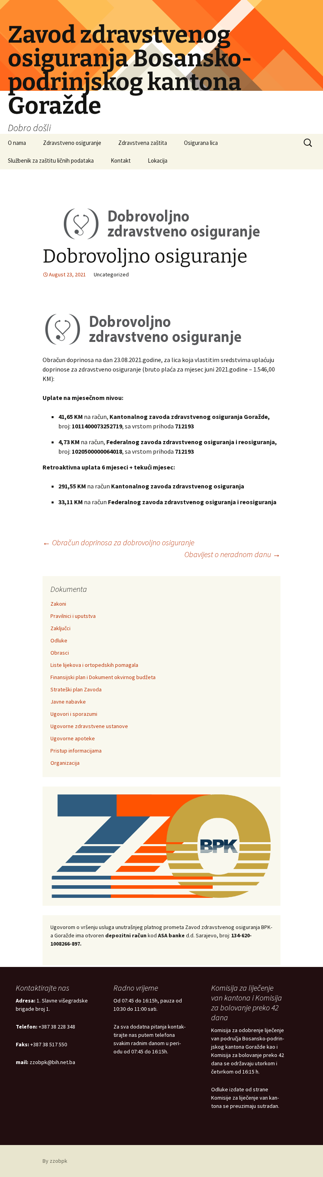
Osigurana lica (201, 142)
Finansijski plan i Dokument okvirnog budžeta (103, 677)
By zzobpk (55, 1160)
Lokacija (157, 160)
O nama (17, 142)
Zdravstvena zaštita (142, 142)
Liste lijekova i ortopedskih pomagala (94, 664)
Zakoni (58, 603)
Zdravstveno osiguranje (72, 142)
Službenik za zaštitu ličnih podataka (51, 160)
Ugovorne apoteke (72, 738)
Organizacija (65, 762)
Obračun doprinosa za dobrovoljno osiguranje (118, 542)
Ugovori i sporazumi (73, 713)
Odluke (58, 640)
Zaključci (60, 628)
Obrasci (59, 652)
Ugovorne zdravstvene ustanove (89, 726)
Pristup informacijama (76, 750)
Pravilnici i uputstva (73, 615)
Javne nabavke (68, 701)
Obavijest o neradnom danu (232, 554)
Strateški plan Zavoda (76, 689)
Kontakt (121, 160)
